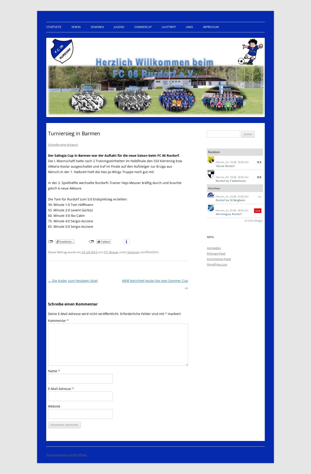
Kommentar (58, 320)
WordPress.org (217, 264)
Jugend (119, 27)
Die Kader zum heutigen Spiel (73, 281)
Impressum (211, 27)
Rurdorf (230, 166)
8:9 (259, 177)
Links (189, 27)
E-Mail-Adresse (61, 389)
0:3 (259, 162)
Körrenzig (221, 214)
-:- (259, 196)
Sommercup (143, 27)
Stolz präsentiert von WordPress (66, 455)
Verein (76, 27)
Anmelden (214, 248)
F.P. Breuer (111, 252)
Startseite (53, 27)
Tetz (218, 166)
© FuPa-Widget (254, 220)
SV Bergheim (237, 200)
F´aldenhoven (238, 180)
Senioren (97, 27)
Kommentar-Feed (219, 259)
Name (54, 371)
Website (54, 406)
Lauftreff (169, 27)
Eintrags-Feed (216, 253)
